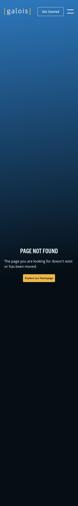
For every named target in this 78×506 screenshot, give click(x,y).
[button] (50, 11)
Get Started (50, 12)
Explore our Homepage (39, 278)
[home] (17, 11)
